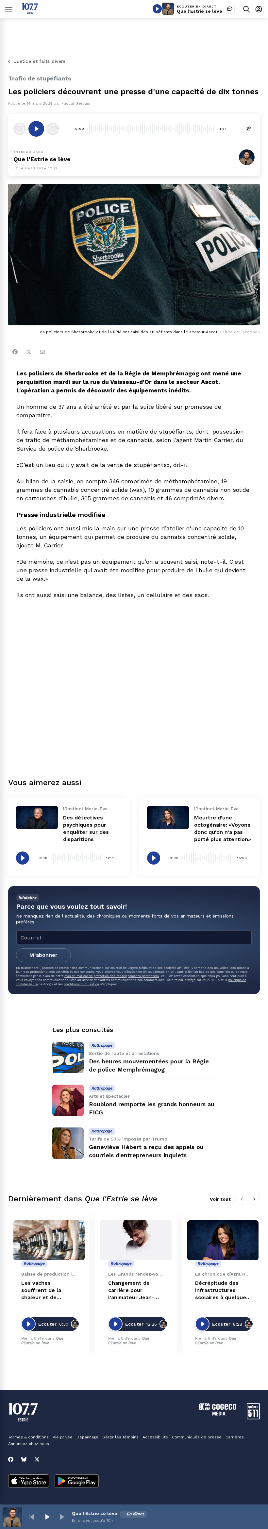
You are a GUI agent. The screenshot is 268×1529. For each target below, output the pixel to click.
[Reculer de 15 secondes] (19, 129)
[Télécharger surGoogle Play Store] (77, 1481)
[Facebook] (15, 352)
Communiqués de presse (197, 1437)
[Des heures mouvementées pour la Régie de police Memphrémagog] (68, 1057)
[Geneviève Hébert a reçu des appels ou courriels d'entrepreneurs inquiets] (68, 1143)
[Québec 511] (253, 1418)
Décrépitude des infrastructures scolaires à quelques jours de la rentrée (222, 1290)
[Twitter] (29, 352)
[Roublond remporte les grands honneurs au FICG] (68, 1100)
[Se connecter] (259, 9)
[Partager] (248, 129)
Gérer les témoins (120, 1437)
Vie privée (63, 1437)
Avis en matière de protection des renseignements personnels (111, 976)
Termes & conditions (28, 1437)
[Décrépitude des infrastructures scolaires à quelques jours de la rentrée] (223, 1240)
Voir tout (220, 1199)
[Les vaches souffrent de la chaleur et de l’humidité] (49, 1240)
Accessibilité (155, 1437)
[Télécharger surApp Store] (28, 1481)
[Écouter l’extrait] (36, 129)
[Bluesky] (23, 1459)
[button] (31, 1516)
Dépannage (87, 1437)
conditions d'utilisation (81, 984)
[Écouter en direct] (157, 9)
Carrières (235, 1437)
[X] (37, 1459)
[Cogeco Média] (217, 1414)
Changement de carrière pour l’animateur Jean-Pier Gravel (131, 1290)
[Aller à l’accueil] (30, 12)
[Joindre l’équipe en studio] (230, 9)
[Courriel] (42, 352)
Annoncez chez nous (28, 1443)
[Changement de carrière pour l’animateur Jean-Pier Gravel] (136, 1240)
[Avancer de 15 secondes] (53, 129)
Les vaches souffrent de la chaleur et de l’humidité (41, 1290)
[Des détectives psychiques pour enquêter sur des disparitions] (37, 817)
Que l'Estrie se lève (199, 11)
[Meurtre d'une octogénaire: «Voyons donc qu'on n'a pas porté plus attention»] (168, 817)
